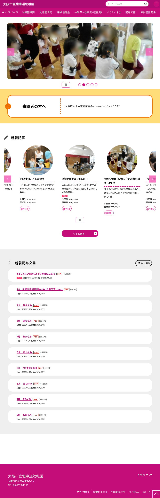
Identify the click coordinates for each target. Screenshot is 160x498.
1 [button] (79, 84)
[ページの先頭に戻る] (156, 494)
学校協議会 (63, 12)
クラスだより (114, 12)
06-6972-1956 (20, 485)
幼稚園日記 (46, 12)
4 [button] (92, 84)
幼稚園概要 (28, 12)
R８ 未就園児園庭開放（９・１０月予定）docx (40, 289)
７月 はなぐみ (25, 305)
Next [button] (149, 51)
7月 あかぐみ (24, 336)
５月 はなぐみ (25, 383)
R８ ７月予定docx (27, 367)
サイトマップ (146, 475)
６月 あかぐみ (25, 352)
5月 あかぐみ (24, 414)
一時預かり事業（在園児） (88, 12)
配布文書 (130, 12)
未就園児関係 (148, 12)
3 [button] (87, 84)
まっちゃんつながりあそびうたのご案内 (36, 273)
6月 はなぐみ (24, 320)
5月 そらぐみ (24, 399)
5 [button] (96, 84)
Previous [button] (10, 51)
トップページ (11, 12)
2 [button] (83, 84)
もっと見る (79, 233)
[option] (80, 51)
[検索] (145, 4)
